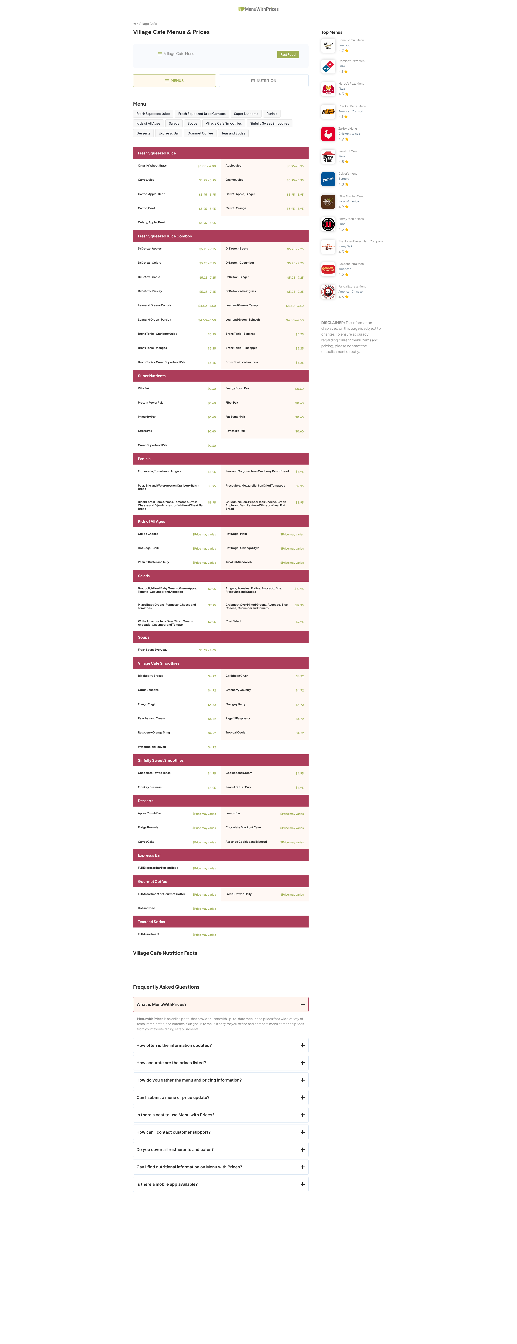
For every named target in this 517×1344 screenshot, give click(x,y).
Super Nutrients (246, 113)
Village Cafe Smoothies (224, 123)
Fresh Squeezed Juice (153, 113)
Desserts (143, 133)
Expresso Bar (169, 133)
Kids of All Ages (148, 123)
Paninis (272, 113)
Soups (192, 123)
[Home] (134, 23)
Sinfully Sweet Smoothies (269, 123)
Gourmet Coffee (200, 133)
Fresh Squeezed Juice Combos (202, 113)
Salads (174, 123)
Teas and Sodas (233, 133)
